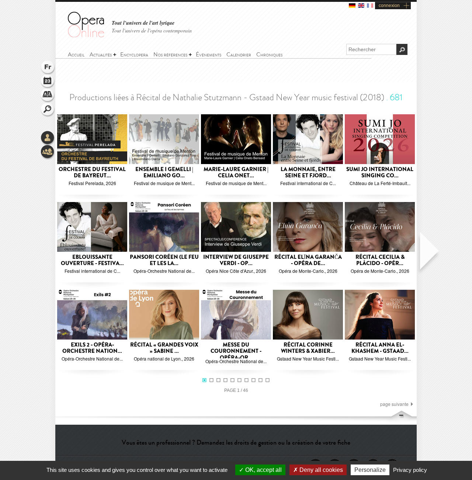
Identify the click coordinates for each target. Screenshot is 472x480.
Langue (48, 67)
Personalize (370, 470)
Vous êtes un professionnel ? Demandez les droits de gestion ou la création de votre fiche (236, 442)
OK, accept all (263, 470)
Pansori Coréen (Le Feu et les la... (164, 260)
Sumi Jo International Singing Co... (379, 173)
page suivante (394, 404)
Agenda (48, 81)
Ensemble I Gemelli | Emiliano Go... (164, 173)
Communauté (48, 152)
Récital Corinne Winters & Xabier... (308, 348)
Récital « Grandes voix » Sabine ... (164, 348)
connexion (389, 5)
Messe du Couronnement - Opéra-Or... (236, 351)
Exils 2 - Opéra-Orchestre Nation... (92, 348)
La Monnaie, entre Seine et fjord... (308, 173)
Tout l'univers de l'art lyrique (143, 23)
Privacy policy (410, 470)
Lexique (48, 95)
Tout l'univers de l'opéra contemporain (152, 30)
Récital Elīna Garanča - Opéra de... (308, 260)
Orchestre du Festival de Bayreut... (92, 173)
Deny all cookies (320, 470)
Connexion (48, 138)
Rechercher (48, 109)
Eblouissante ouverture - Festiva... (92, 260)
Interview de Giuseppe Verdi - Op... (236, 260)
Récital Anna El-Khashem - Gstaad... (380, 348)
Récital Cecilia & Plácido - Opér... (380, 260)
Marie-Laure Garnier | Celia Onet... (236, 173)
